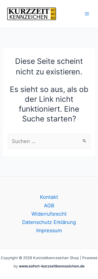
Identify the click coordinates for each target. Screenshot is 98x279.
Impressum (49, 230)
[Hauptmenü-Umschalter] (87, 14)
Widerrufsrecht (49, 214)
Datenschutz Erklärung (49, 222)
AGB (49, 206)
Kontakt (49, 197)
